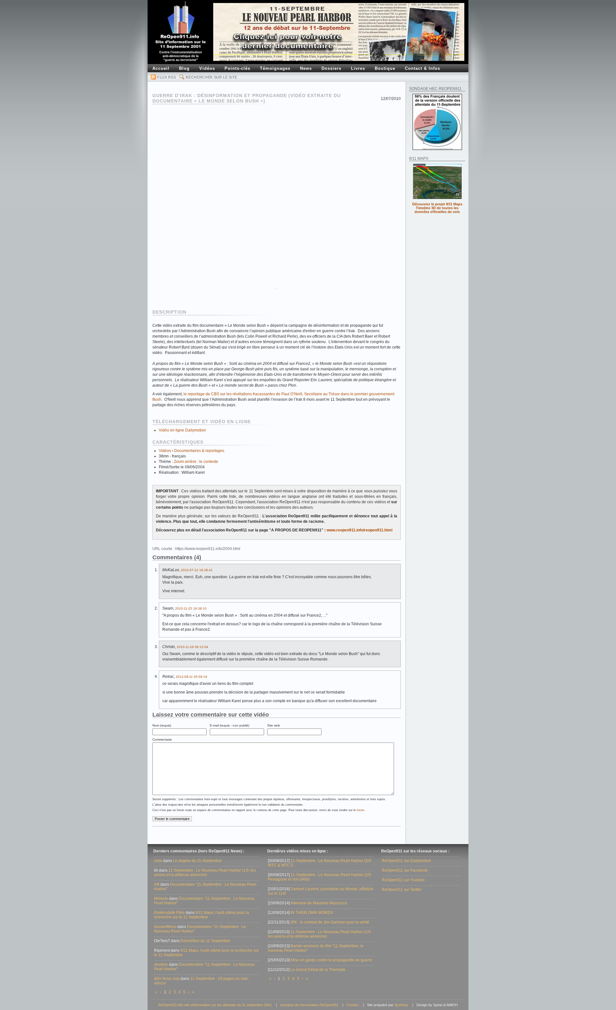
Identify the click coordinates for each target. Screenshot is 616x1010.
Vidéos (165, 450)
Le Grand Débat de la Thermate (318, 969)
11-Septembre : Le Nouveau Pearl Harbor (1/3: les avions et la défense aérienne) (205, 872)
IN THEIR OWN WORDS (312, 912)
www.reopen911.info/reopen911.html (359, 530)
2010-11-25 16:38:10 (191, 608)
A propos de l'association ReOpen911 (309, 1005)
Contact (352, 1005)
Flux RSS (166, 77)
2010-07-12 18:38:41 (197, 570)
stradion (161, 964)
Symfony (401, 1005)
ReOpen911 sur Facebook (405, 870)
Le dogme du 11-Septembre (197, 860)
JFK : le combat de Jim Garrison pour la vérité (329, 922)
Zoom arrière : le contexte (196, 461)
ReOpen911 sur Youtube (403, 880)
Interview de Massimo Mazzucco (319, 903)
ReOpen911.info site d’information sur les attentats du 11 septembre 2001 (215, 1005)
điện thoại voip (167, 978)
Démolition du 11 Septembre (205, 941)
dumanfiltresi (165, 926)
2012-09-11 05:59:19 (191, 676)
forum (360, 810)
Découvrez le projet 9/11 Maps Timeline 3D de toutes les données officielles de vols (437, 208)
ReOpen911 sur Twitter (402, 889)
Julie (158, 860)
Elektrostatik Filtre (169, 912)
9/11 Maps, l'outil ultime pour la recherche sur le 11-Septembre (201, 914)
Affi (156, 884)
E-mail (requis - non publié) (229, 725)
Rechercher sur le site (211, 77)
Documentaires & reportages (199, 450)
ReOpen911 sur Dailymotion (406, 860)
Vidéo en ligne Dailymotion (182, 430)
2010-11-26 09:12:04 (192, 647)
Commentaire (162, 739)
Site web (273, 725)
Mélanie (161, 898)
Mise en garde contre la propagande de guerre (331, 960)
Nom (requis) (161, 725)
